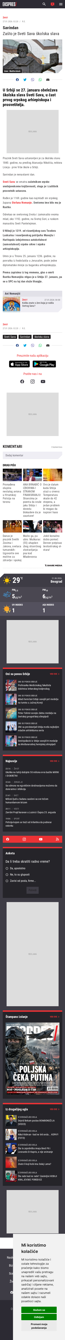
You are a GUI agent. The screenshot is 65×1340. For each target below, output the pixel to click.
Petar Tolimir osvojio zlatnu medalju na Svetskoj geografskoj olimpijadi (32, 713)
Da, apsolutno (17, 868)
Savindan (25, 336)
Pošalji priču (52, 4)
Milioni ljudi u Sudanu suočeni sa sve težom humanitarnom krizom (32, 799)
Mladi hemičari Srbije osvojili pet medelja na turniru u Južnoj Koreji (32, 699)
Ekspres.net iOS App (19, 364)
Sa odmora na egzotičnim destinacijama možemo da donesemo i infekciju (32, 785)
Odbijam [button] (39, 1317)
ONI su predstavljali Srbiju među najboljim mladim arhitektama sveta (32, 726)
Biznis (12, 1265)
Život (13, 1281)
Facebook (22, 381)
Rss (57, 839)
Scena (12, 1273)
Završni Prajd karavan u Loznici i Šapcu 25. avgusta (32, 810)
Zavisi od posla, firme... (23, 880)
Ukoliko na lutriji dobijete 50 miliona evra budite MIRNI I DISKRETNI (32, 772)
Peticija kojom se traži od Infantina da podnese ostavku (32, 822)
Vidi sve (53, 674)
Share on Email (48, 79)
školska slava (41, 336)
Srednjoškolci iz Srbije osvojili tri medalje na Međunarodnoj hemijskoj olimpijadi (32, 740)
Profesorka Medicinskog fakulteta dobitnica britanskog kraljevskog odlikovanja (32, 685)
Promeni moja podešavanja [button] (39, 1326)
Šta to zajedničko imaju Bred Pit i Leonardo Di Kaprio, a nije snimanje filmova (32, 1148)
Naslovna (13, 1257)
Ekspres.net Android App (44, 364)
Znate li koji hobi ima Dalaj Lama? (32, 1162)
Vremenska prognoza (32, 580)
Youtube (43, 381)
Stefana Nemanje (22, 202)
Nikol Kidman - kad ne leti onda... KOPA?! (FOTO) (32, 1134)
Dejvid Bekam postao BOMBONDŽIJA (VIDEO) (32, 1120)
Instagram (32, 381)
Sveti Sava (9, 181)
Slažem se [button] (39, 1309)
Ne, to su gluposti (20, 874)
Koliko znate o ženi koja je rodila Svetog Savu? (32, 301)
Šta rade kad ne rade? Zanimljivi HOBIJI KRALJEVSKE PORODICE (32, 1176)
